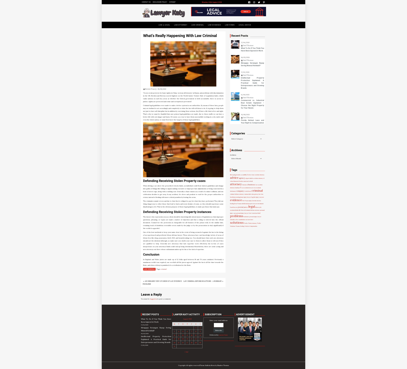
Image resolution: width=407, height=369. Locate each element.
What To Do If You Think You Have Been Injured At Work (252, 49)
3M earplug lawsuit (235, 175)
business (251, 184)
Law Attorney (180, 25)
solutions (237, 222)
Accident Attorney (259, 175)
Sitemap (172, 2)
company (240, 191)
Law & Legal (164, 25)
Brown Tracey (151, 89)
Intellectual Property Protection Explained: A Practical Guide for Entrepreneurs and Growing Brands (252, 83)
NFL (240, 210)
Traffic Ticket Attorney (250, 223)
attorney (236, 184)
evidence (236, 200)
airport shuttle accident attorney (254, 178)
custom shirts (247, 194)
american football (248, 181)
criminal (163, 269)
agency (242, 178)
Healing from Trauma (235, 203)
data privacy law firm (257, 194)
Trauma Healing (240, 226)
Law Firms (230, 25)
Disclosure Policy (160, 2)
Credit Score (247, 191)
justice (246, 207)
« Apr (186, 352)
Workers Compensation (251, 226)
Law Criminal (197, 25)
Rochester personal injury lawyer (252, 216)
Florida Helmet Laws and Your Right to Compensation (252, 121)
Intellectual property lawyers (249, 203)
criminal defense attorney (237, 194)
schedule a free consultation (237, 219)
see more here (249, 219)
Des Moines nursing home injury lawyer (240, 197)
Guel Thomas (248, 45)
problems (236, 216)
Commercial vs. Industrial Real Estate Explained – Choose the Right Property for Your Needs (252, 104)
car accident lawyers (247, 187)
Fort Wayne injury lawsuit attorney (251, 200)
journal (240, 207)
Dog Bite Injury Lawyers (257, 197)
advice (234, 177)
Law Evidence (214, 25)
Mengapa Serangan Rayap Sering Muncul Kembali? (252, 64)
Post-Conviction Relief (254, 213)
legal (251, 207)
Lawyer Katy (223, 335)
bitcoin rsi (245, 185)
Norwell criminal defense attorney (250, 210)
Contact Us (146, 2)
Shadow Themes (223, 365)
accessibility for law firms (247, 175)
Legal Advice (245, 25)
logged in (153, 299)
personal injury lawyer (242, 213)
